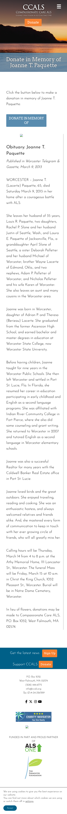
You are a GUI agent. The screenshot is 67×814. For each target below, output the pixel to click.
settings (29, 801)
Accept (10, 808)
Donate (46, 664)
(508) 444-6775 (33, 685)
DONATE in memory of (26, 120)
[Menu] (58, 6)
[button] (49, 653)
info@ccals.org (33, 689)
